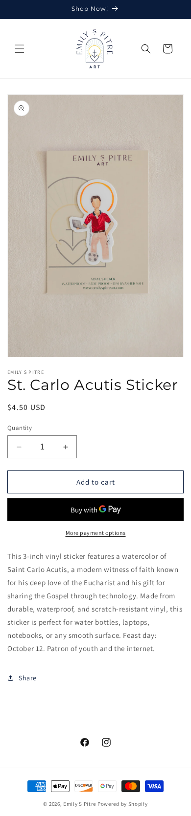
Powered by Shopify (122, 803)
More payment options (96, 532)
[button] (19, 49)
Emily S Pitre (79, 803)
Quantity (19, 428)
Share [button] (28, 677)
